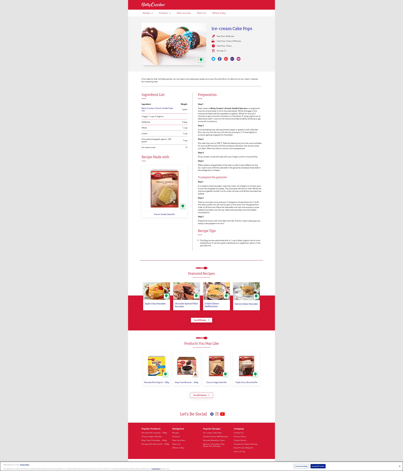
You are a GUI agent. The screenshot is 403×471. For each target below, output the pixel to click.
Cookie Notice (240, 440)
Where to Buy (178, 448)
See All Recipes (200, 320)
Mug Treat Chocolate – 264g (154, 440)
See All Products (200, 395)
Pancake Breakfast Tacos (214, 440)
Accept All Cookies (318, 466)
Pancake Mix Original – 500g (154, 433)
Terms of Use (239, 451)
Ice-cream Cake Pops (212, 433)
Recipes (175, 433)
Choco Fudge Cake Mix (152, 436)
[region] (201, 466)
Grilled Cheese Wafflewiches (215, 436)
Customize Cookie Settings (246, 444)
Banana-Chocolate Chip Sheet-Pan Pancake (213, 445)
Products (176, 436)
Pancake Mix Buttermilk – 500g (155, 444)
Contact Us (239, 433)
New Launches (178, 440)
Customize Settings (301, 466)
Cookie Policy (156, 469)
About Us (176, 444)
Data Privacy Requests (244, 448)
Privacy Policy (240, 436)
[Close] (399, 466)
